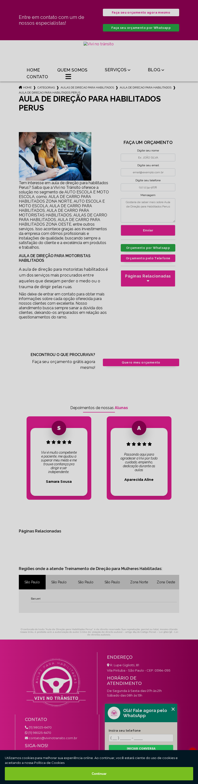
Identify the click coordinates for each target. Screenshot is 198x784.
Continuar (99, 774)
